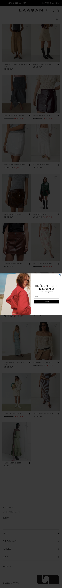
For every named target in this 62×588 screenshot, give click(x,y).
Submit (46, 301)
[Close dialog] (60, 275)
